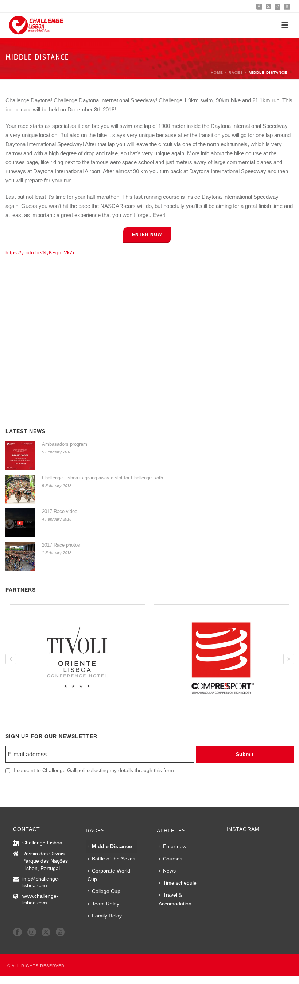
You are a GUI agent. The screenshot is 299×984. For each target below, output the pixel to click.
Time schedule (180, 883)
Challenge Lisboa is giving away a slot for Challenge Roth (102, 477)
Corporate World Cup (109, 875)
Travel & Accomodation (175, 899)
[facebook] (17, 932)
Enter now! (175, 846)
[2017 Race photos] (20, 556)
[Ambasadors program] (20, 455)
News (169, 871)
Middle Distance (112, 846)
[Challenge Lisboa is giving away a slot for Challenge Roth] (20, 489)
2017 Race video (59, 511)
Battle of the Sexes (113, 859)
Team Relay (105, 904)
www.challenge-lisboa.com (40, 899)
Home (217, 73)
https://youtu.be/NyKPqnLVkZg (40, 252)
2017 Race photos (61, 545)
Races (236, 73)
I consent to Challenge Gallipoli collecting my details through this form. (94, 770)
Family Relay (107, 916)
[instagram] (31, 932)
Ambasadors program (64, 444)
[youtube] (60, 932)
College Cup (106, 891)
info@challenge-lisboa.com (41, 882)
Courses (172, 859)
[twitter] (46, 932)
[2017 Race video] (20, 522)
